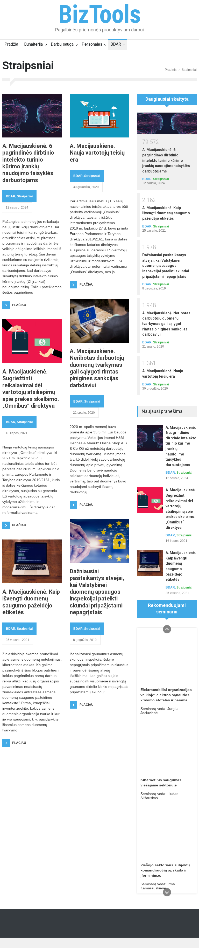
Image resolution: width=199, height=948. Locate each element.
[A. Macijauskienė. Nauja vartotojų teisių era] (99, 115)
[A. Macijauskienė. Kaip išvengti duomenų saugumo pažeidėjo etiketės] (32, 561)
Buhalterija (33, 44)
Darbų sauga (62, 44)
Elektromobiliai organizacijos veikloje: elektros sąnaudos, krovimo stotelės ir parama (166, 695)
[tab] (167, 101)
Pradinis (170, 70)
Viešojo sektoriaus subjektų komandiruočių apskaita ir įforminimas (165, 870)
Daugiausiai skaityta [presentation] (167, 99)
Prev (167, 629)
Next (167, 892)
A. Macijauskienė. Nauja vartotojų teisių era (97, 153)
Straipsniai (25, 196)
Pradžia (11, 44)
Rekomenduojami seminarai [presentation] (167, 608)
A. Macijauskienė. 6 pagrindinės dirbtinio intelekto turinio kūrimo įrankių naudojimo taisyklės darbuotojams (28, 163)
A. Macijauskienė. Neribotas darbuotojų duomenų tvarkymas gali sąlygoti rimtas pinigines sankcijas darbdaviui (97, 368)
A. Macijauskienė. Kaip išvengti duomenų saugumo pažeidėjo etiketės (31, 602)
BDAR (115, 44)
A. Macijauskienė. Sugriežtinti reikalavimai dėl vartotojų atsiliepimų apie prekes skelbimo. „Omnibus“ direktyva (30, 388)
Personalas (92, 44)
